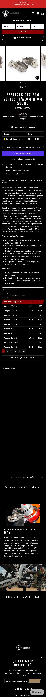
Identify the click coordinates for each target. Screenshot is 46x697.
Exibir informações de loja (15, 174)
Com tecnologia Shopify (23, 695)
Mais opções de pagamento (23, 159)
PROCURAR (23, 32)
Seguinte (22, 351)
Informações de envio (23, 358)
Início (22, 87)
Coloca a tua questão (23, 477)
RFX (23, 91)
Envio (19, 116)
